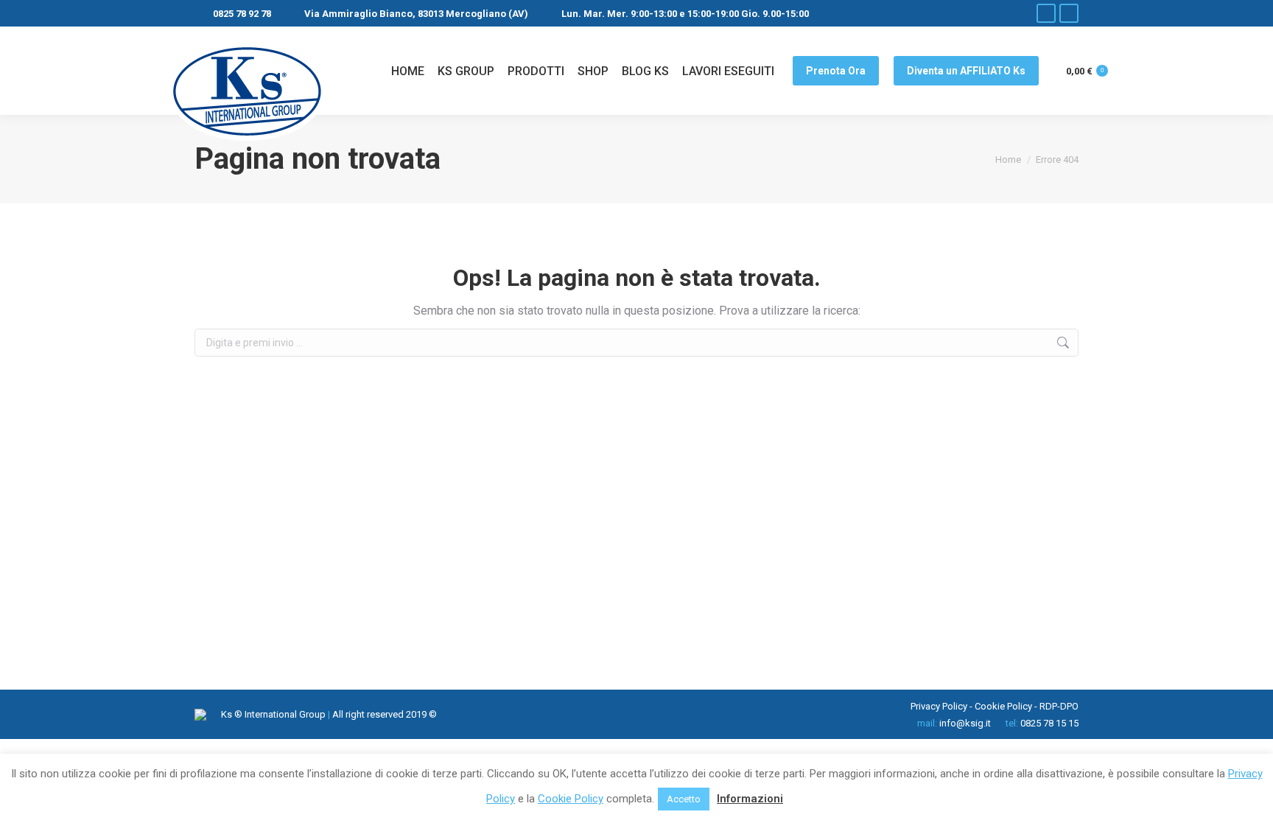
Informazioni (750, 798)
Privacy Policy (939, 706)
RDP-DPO (1059, 706)
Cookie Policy (1003, 706)
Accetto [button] (684, 799)
